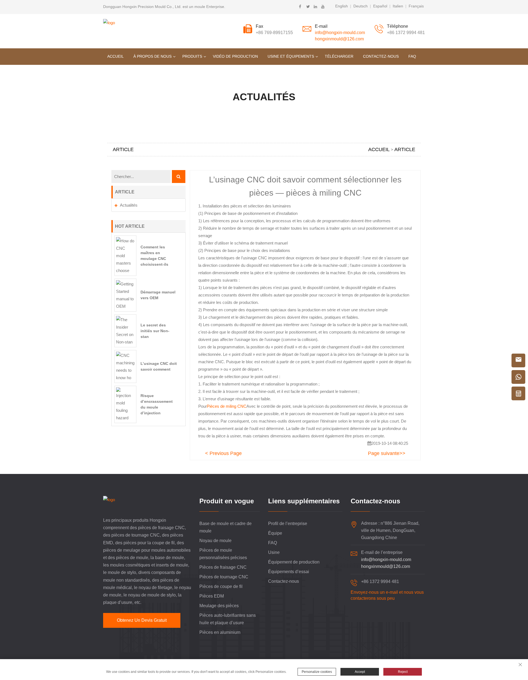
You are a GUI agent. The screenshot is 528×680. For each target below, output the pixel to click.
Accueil (115, 56)
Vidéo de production (235, 56)
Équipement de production (294, 562)
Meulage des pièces (219, 605)
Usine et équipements (291, 56)
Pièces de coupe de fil (221, 586)
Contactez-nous (381, 56)
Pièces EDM (211, 596)
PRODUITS (192, 56)
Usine (274, 552)
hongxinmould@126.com (339, 39)
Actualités (129, 205)
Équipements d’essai (288, 571)
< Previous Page (223, 453)
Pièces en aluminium (219, 632)
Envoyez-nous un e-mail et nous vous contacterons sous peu (387, 595)
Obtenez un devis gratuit (142, 620)
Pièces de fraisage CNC (223, 567)
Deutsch (360, 6)
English (341, 6)
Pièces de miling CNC (226, 406)
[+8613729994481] (518, 377)
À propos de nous (152, 56)
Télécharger (339, 56)
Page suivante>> (386, 453)
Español (380, 6)
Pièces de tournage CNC (223, 576)
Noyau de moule (215, 540)
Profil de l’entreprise (287, 523)
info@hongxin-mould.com (340, 32)
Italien (398, 6)
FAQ (412, 56)
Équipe (275, 533)
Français (416, 6)
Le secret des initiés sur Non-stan (155, 331)
